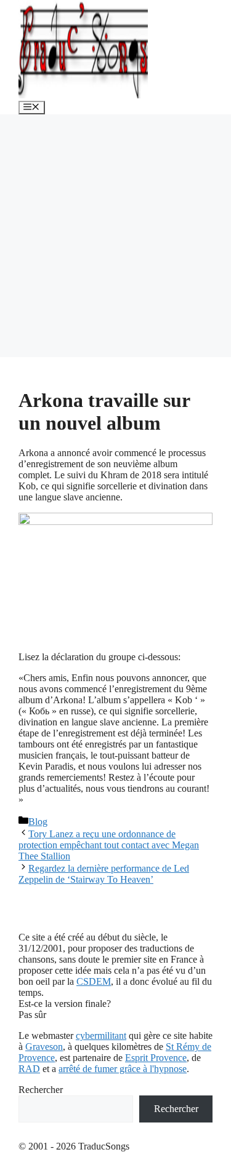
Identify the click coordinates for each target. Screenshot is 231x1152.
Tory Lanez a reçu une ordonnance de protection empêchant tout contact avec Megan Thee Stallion (108, 845)
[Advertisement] (115, 235)
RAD (29, 1068)
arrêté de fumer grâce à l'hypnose (123, 1068)
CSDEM (93, 981)
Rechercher (40, 1089)
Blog (37, 821)
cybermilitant (101, 1035)
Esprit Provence (156, 1057)
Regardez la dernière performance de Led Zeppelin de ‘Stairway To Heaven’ (103, 874)
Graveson (44, 1046)
